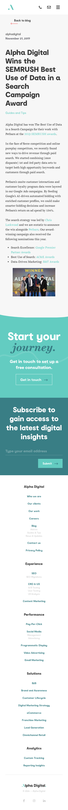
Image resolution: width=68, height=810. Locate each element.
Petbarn (34, 229)
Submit (48, 463)
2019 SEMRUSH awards (40, 134)
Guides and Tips (15, 112)
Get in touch (31, 379)
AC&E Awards (45, 257)
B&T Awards (51, 262)
